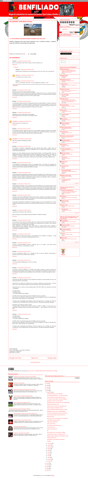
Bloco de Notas (64, 118)
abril (48, 455)
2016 (47, 388)
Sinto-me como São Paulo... (19, 383)
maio (48, 453)
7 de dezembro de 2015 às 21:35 (23, 314)
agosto (49, 448)
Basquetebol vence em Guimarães (67, 154)
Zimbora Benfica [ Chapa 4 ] (66, 158)
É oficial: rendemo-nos (51, 437)
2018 (47, 385)
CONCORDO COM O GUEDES (67, 176)
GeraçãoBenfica (65, 220)
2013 (47, 464)
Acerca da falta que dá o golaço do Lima (22, 402)
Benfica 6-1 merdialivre (65, 95)
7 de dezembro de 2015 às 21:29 (23, 267)
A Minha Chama (64, 161)
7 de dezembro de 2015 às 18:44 (23, 146)
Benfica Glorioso (65, 84)
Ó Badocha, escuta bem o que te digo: (21, 432)
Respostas (16, 67)
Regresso (63, 115)
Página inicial (34, 358)
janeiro (49, 460)
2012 (47, 466)
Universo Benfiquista (65, 123)
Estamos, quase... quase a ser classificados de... (57, 406)
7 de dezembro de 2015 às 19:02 (27, 69)
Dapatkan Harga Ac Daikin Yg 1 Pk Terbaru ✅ (69, 197)
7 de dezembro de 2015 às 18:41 (24, 121)
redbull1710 (15, 138)
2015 (47, 390)
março (48, 457)
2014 (47, 463)
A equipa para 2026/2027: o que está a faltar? (69, 221)
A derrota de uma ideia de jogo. (53, 420)
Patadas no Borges (65, 200)
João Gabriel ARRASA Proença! (67, 128)
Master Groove (64, 237)
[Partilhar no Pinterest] (35, 54)
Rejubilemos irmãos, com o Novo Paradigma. (56, 411)
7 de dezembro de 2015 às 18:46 (23, 172)
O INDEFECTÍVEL (65, 75)
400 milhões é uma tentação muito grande (55, 439)
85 (47, 430)
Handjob (49, 441)
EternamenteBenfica (65, 69)
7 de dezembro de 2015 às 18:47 (23, 183)
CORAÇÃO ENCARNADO (66, 170)
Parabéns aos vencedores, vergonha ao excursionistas (25, 376)
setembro (49, 446)
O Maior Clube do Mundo (66, 148)
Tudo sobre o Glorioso (66, 153)
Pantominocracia (65, 209)
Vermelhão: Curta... (65, 76)
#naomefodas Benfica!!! (66, 140)
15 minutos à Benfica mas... (66, 124)
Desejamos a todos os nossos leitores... (55, 400)
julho (48, 450)
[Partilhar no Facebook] (34, 54)
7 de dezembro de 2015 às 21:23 (27, 75)
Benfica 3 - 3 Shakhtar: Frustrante (67, 234)
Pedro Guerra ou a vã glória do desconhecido (23, 395)
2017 (47, 387)
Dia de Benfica (64, 144)
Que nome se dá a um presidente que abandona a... (58, 418)
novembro (49, 443)
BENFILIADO (65, 29)
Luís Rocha (14, 121)
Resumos (63, 162)
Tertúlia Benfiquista (65, 114)
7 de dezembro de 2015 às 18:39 (23, 101)
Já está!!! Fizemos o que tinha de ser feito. (22, 420)
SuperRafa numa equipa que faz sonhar (68, 80)
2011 (47, 468)
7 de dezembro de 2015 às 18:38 (23, 61)
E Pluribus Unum (65, 131)
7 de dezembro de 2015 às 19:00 (23, 242)
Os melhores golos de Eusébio (66, 111)
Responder (14, 64)
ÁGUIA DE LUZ (64, 157)
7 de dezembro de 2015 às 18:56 (23, 220)
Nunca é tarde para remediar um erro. (55, 407)
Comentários (64, 62)
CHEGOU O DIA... (64, 180)
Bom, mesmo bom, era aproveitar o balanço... (56, 432)
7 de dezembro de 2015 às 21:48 (27, 80)
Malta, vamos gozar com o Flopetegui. (55, 393)
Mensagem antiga (52, 358)
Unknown (18, 75)
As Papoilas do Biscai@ (66, 179)
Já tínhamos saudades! (65, 145)
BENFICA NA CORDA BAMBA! (66, 230)
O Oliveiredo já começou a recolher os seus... (56, 434)
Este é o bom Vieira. (51, 423)
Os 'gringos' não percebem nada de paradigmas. (57, 398)
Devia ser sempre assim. (52, 428)
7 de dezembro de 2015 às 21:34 (23, 277)
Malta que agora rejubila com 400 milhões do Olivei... (58, 435)
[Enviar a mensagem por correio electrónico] (28, 53)
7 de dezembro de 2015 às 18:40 (23, 112)
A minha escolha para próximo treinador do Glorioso (19, 408)
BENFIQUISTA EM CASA (66, 79)
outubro (49, 445)
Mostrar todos (77, 183)
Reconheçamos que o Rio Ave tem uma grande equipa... (58, 402)
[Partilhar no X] (33, 54)
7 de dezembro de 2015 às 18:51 (23, 195)
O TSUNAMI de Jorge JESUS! (66, 210)
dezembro (49, 392)
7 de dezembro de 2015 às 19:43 (23, 260)
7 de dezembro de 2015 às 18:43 (23, 128)
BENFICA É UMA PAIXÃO (66, 175)
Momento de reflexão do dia (53, 404)
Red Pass (63, 233)
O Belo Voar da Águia (65, 89)
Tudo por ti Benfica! (65, 166)
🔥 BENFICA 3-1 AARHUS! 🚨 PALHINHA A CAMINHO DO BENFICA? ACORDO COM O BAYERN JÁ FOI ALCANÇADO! (69, 71)
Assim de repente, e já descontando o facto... (56, 397)
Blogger (52, 475)
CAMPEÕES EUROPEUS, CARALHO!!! (68, 141)
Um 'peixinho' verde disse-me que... (54, 425)
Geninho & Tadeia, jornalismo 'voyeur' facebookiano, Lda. (25, 413)
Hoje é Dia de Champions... (52, 421)
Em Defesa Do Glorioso (66, 229)
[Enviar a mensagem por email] (30, 54)
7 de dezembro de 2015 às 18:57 (23, 233)
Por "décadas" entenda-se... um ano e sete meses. (57, 395)
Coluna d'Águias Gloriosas (66, 127)
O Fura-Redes (64, 110)
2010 (47, 470)
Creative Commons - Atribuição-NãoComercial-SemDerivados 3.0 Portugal (42, 370)
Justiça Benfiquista (65, 105)
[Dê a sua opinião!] (32, 54)
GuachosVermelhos (65, 94)
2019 (47, 383)
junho (48, 452)
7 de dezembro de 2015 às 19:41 (23, 251)
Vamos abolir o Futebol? (65, 201)
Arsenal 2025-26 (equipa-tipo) (66, 119)
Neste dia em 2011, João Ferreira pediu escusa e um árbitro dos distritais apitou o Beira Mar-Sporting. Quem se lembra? (69, 192)
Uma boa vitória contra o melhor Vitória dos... (56, 414)
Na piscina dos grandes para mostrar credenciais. (57, 413)
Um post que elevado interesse (20, 426)
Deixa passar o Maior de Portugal (68, 136)
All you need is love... (51, 427)
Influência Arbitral (65, 98)
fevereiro (49, 459)
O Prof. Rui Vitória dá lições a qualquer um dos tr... (57, 409)
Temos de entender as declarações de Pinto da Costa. (25, 389)
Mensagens (64, 60)
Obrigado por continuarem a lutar (67, 132)
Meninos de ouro (50, 416)
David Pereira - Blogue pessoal (67, 190)
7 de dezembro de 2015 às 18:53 (23, 210)
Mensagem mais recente (15, 358)
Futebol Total (64, 196)
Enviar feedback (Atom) (35, 362)
